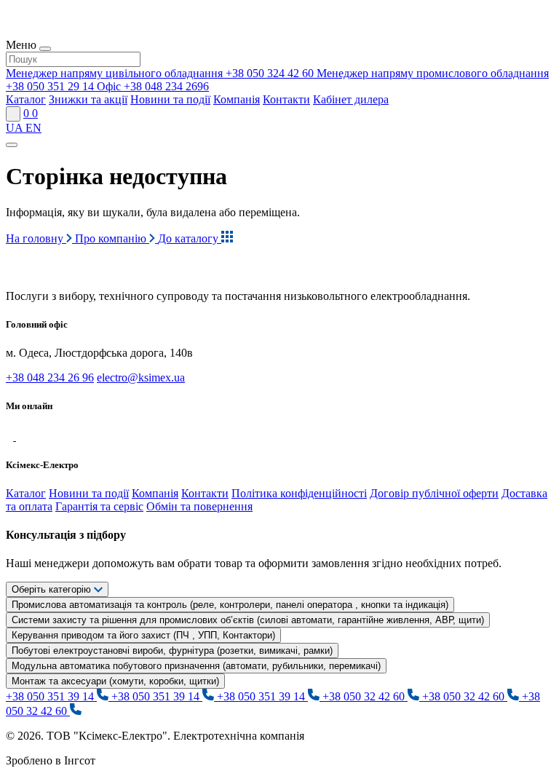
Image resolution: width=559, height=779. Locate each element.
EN (33, 128)
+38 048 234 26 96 (50, 377)
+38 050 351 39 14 (51, 696)
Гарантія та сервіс (99, 506)
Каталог (26, 99)
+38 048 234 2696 (153, 86)
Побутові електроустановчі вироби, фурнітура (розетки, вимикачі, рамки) (172, 650)
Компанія (236, 99)
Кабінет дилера (351, 99)
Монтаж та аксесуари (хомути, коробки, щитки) (115, 681)
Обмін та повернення (199, 506)
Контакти (286, 99)
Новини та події (170, 99)
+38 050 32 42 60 (365, 696)
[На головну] (72, 271)
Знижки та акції (88, 99)
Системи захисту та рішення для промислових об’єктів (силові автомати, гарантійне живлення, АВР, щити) (248, 619)
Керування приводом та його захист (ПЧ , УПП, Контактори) (143, 635)
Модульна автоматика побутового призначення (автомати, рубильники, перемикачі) (196, 665)
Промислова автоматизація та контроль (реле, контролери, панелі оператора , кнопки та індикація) (230, 604)
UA (15, 128)
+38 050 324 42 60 (161, 73)
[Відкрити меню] (11, 145)
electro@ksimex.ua (141, 377)
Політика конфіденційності (299, 493)
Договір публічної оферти (434, 493)
